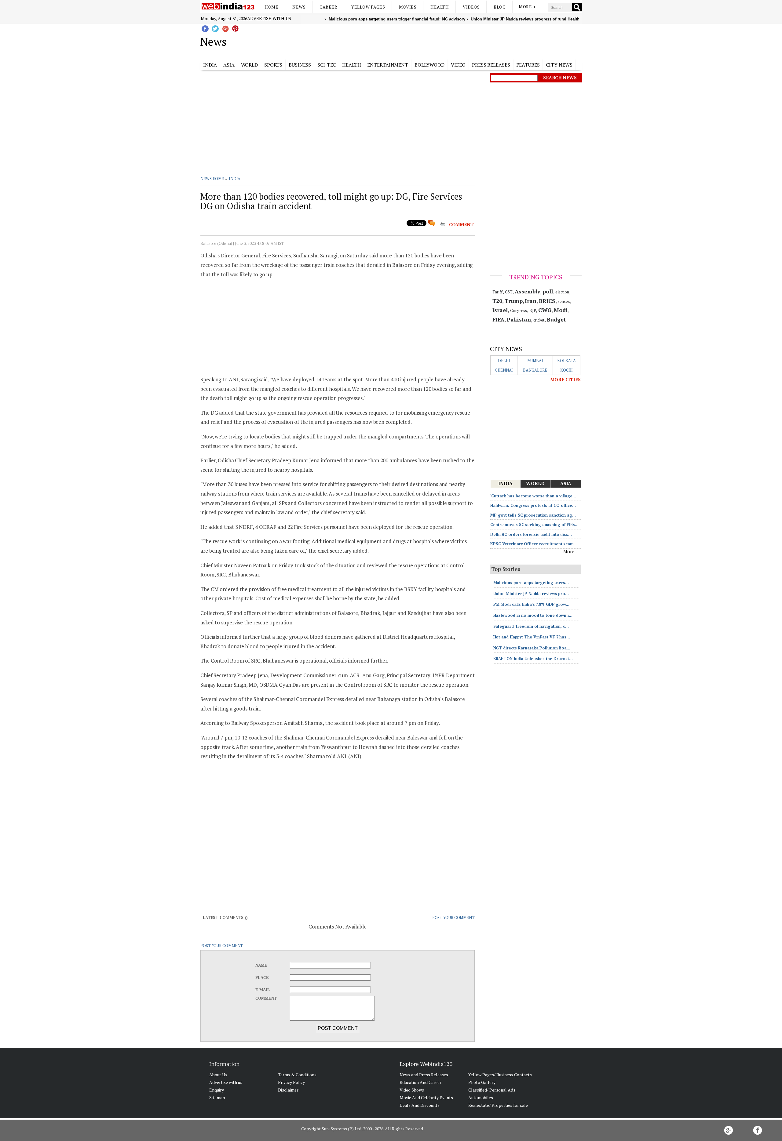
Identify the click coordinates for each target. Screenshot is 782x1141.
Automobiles (480, 1097)
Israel (500, 310)
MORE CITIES (565, 379)
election (562, 292)
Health (439, 7)
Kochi (566, 370)
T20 (497, 300)
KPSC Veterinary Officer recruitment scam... (533, 544)
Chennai (504, 370)
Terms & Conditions (297, 1074)
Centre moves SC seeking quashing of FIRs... (534, 524)
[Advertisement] (421, 40)
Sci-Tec (326, 64)
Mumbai (535, 360)
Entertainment (387, 64)
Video (458, 64)
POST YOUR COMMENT (453, 917)
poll (548, 291)
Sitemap (217, 1097)
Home (271, 7)
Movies (407, 7)
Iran (530, 300)
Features (527, 64)
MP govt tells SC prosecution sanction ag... (533, 515)
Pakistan (519, 319)
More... (570, 551)
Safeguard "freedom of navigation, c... (531, 626)
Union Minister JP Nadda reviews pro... (531, 593)
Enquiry (216, 1090)
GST (509, 292)
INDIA (235, 178)
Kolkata (566, 360)
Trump (514, 300)
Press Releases (491, 64)
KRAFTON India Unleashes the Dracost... (533, 658)
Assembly (527, 291)
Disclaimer (288, 1090)
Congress (518, 310)
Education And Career (420, 1082)
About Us (218, 1074)
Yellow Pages (368, 7)
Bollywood (429, 64)
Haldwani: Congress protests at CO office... (533, 505)
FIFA (498, 319)
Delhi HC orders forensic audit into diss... (531, 534)
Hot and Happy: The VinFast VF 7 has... (531, 637)
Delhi (504, 360)
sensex (564, 301)
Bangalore (535, 370)
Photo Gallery (481, 1082)
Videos (471, 7)
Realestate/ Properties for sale (498, 1105)
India (210, 64)
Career (328, 7)
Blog (500, 7)
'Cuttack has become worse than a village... (533, 496)
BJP (532, 310)
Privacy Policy (291, 1082)
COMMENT (461, 224)
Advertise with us (269, 18)
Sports (273, 64)
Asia (229, 64)
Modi (561, 310)
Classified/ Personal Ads (491, 1090)
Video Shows (412, 1090)
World (249, 64)
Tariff (497, 292)
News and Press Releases (424, 1074)
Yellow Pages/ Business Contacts (500, 1074)
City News (559, 64)
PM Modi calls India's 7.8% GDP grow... (531, 604)
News (298, 7)
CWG (544, 310)
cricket (538, 320)
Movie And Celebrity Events (426, 1097)
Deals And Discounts (420, 1105)
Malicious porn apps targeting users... (531, 582)
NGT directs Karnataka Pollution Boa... (531, 648)
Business (300, 64)
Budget (556, 319)
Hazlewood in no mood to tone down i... (532, 615)
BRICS (547, 300)
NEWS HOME (212, 178)
